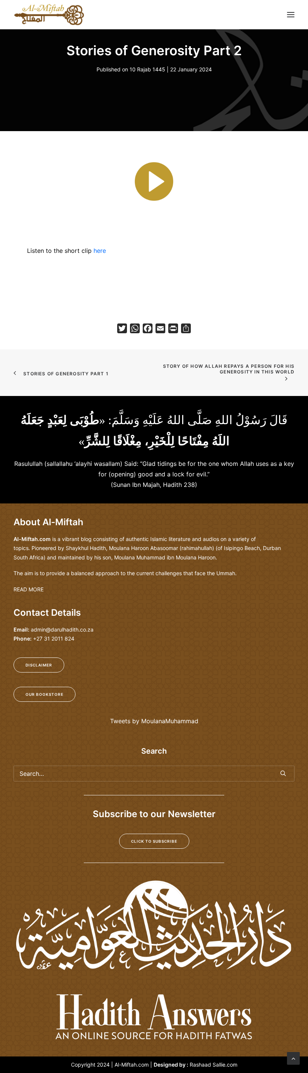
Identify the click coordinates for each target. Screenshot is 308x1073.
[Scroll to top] (293, 1057)
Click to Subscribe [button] (154, 841)
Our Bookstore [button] (44, 694)
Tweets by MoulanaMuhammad (154, 721)
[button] (290, 14)
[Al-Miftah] (49, 14)
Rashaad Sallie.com (213, 1064)
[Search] (154, 773)
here (100, 250)
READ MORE (29, 589)
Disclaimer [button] (39, 665)
